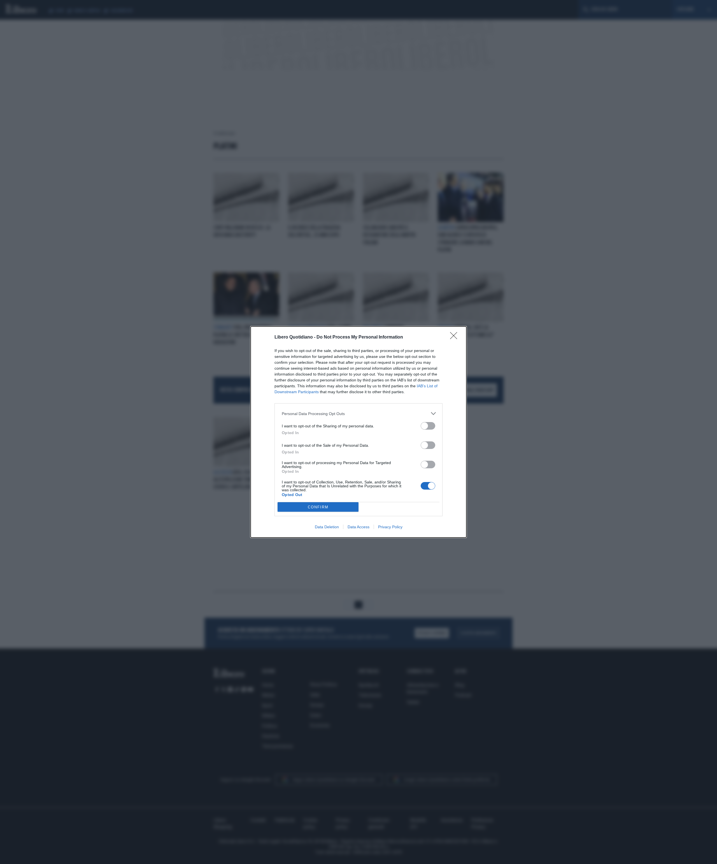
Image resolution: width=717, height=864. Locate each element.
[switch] (428, 426)
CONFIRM (318, 507)
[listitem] (358, 413)
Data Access (358, 527)
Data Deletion (327, 527)
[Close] (455, 337)
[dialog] (358, 432)
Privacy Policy (390, 527)
